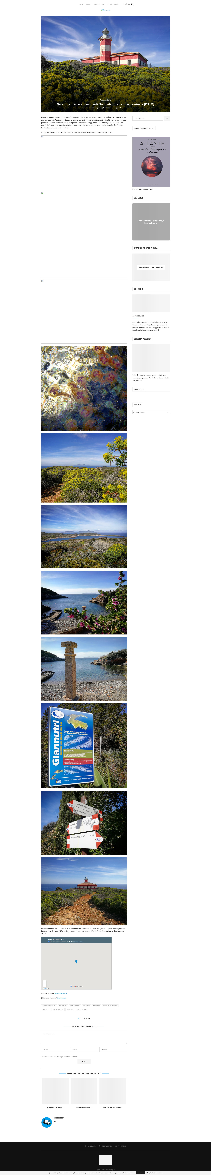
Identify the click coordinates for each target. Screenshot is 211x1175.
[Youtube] (129, 4)
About (88, 4)
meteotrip (94, 108)
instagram (61, 998)
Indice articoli (99, 4)
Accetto (140, 1173)
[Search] (132, 4)
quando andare (58, 1010)
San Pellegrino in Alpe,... (112, 1107)
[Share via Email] (89, 1018)
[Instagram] (126, 4)
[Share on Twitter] (84, 1018)
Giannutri (86, 1006)
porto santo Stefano (110, 1006)
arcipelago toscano (49, 1006)
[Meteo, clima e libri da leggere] (151, 267)
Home (81, 4)
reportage (70, 1010)
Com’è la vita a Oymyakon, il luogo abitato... (151, 221)
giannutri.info (61, 993)
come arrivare (74, 1006)
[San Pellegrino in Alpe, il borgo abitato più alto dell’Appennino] (112, 1091)
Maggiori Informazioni (154, 1173)
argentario (62, 1006)
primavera (46, 1010)
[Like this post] (80, 1018)
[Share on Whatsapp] (86, 1018)
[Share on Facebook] (82, 1018)
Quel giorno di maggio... (55, 1107)
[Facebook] (123, 4)
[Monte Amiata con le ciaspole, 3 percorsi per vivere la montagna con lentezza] (84, 1091)
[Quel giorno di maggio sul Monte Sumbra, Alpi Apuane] (55, 1091)
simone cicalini (81, 1010)
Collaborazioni (113, 4)
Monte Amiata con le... (84, 1107)
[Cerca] (167, 118)
